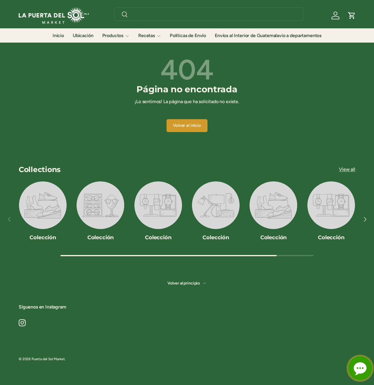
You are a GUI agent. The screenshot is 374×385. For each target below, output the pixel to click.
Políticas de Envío (188, 35)
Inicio (58, 35)
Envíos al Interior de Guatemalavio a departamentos (268, 35)
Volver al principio (184, 283)
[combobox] (209, 14)
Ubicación (83, 35)
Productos (113, 35)
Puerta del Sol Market (48, 359)
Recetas (146, 35)
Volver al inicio (187, 125)
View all (347, 169)
